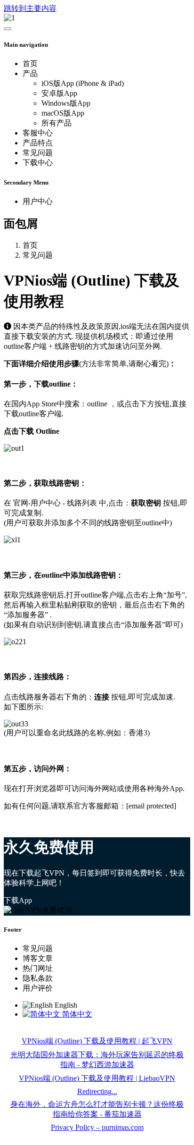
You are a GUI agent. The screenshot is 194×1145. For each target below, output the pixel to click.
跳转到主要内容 (30, 8)
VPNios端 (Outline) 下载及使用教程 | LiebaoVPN (97, 1078)
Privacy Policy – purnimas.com (97, 1127)
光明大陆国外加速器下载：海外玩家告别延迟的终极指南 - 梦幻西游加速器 (97, 1060)
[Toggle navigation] (7, 28)
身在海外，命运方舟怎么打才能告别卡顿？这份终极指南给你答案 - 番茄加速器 (97, 1109)
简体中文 (76, 1014)
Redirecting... (97, 1091)
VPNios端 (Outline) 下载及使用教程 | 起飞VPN (97, 1041)
